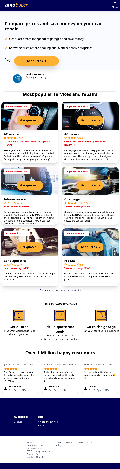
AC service (11, 134)
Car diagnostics (15, 261)
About (41, 425)
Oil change (72, 199)
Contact (18, 421)
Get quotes (35, 61)
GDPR (89, 442)
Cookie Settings (58, 444)
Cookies (79, 442)
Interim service (15, 199)
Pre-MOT (70, 261)
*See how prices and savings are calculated (60, 290)
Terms (69, 442)
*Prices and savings (48, 421)
